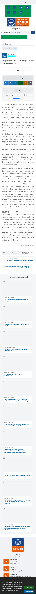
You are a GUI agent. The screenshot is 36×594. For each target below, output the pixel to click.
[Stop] (20, 90)
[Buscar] (33, 32)
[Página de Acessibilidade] (21, 12)
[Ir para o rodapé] (14, 16)
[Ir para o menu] (7, 16)
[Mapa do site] (15, 12)
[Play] (16, 90)
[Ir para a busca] (10, 16)
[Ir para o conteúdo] (26, 12)
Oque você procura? (5, 32)
